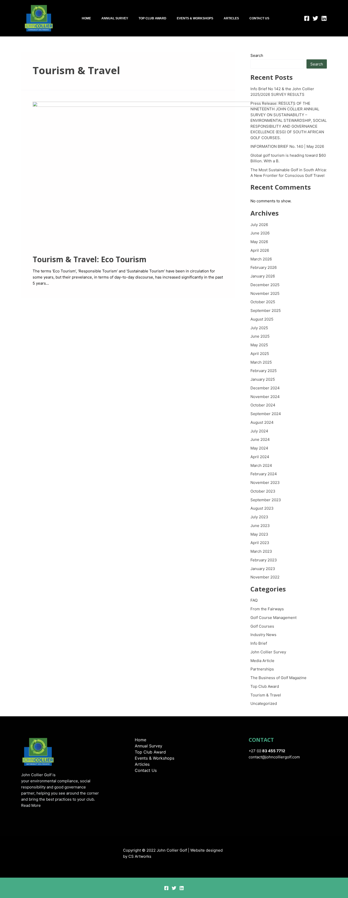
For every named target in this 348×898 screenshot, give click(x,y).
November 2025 (264, 293)
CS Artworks (139, 856)
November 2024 (265, 396)
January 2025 (262, 379)
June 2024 (260, 439)
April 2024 (259, 456)
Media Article (262, 660)
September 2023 (265, 499)
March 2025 (261, 362)
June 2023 (260, 525)
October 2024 (262, 405)
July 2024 (259, 431)
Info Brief (258, 643)
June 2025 (260, 336)
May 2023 (259, 534)
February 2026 (263, 267)
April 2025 (259, 353)
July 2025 (259, 327)
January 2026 (262, 276)
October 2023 (262, 491)
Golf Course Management (273, 617)
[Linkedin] (324, 18)
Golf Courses (262, 626)
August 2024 (262, 422)
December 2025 (264, 284)
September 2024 (265, 413)
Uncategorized (263, 703)
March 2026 (261, 259)
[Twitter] (315, 18)
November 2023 (265, 482)
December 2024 (265, 388)
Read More (31, 805)
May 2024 (259, 448)
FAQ (254, 600)
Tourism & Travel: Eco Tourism (89, 259)
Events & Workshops (195, 18)
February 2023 (263, 560)
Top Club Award (152, 18)
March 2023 (261, 551)
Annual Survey (114, 18)
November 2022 (264, 577)
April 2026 (259, 250)
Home (86, 18)
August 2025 (261, 319)
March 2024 (261, 465)
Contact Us (259, 18)
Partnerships (262, 669)
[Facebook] (307, 18)
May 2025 (259, 344)
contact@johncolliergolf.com (274, 757)
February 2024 (263, 473)
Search (256, 55)
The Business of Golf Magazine (278, 677)
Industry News (263, 634)
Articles (231, 18)
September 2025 (265, 310)
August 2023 (262, 508)
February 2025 (263, 370)
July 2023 (259, 516)
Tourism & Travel (265, 695)
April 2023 (259, 542)
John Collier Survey (268, 652)
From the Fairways (267, 608)
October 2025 (262, 301)
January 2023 (262, 568)
